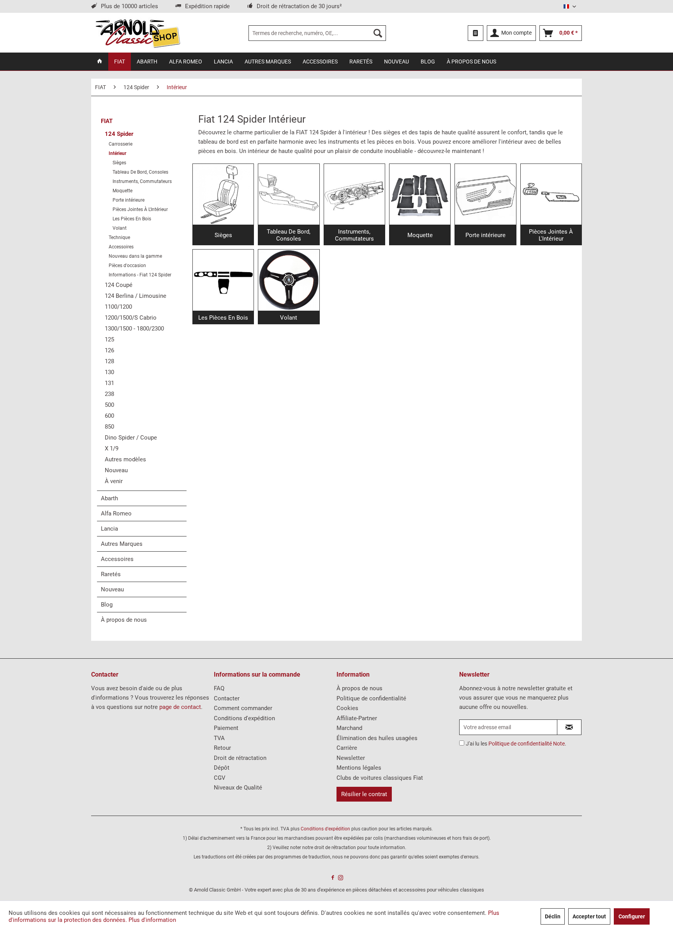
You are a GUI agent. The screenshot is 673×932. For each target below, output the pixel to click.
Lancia (109, 528)
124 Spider (119, 133)
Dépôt (221, 767)
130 (109, 372)
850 (109, 426)
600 (109, 415)
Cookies (347, 708)
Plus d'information (152, 919)
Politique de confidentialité (371, 698)
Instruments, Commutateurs (142, 181)
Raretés (111, 574)
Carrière (346, 747)
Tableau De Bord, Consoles (140, 172)
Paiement (226, 728)
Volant (120, 228)
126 (109, 350)
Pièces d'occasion (127, 265)
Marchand (349, 728)
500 (109, 404)
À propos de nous (124, 619)
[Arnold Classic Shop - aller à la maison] (137, 33)
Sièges (119, 162)
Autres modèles (125, 459)
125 (109, 339)
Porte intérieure (128, 200)
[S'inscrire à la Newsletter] (569, 727)
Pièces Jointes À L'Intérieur (140, 209)
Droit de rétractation (240, 757)
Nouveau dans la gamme (135, 256)
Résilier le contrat (364, 794)
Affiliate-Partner (356, 718)
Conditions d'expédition (244, 718)
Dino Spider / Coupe (131, 437)
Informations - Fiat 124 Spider (140, 275)
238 (109, 393)
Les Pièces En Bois (132, 219)
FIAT (107, 121)
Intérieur (117, 153)
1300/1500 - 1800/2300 (134, 328)
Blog (107, 604)
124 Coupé (118, 284)
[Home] (99, 61)
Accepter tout (589, 916)
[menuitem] (317, 33)
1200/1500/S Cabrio (131, 317)
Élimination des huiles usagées (377, 738)
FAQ (219, 688)
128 (109, 361)
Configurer (631, 916)
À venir (114, 481)
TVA (219, 738)
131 (109, 383)
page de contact (180, 706)
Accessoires (121, 247)
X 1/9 (111, 448)
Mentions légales (358, 767)
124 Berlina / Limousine (135, 295)
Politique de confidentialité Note (526, 743)
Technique (119, 237)
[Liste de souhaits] (475, 33)
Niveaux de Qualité (238, 787)
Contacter (227, 698)
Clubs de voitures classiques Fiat (379, 777)
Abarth (109, 498)
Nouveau (116, 470)
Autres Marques (122, 543)
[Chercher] (378, 33)
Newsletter (350, 757)
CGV (220, 777)
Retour (222, 747)
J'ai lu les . (516, 743)
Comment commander (243, 708)
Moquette (122, 190)
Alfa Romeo (116, 513)
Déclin (552, 916)
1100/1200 (118, 306)
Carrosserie (120, 144)
